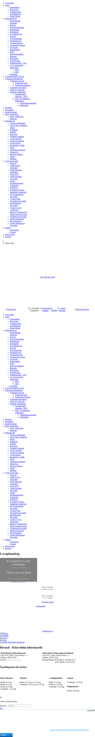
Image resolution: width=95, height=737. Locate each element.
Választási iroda (21, 83)
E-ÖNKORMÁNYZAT (14, 76)
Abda (7, 5)
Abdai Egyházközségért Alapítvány (16, 183)
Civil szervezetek (11, 161)
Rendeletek (14, 32)
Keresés (8, 237)
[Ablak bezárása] (62, 311)
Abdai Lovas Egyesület (15, 166)
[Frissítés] (54, 310)
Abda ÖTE (14, 174)
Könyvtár (13, 134)
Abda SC (13, 163)
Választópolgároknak (28, 103)
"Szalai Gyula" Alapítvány (16, 209)
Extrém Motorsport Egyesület (17, 224)
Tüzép (12, 157)
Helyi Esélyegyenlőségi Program (17, 54)
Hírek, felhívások (11, 114)
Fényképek (14, 230)
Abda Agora (10, 234)
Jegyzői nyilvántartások (16, 37)
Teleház (13, 132)
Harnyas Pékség (16, 154)
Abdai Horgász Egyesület (16, 171)
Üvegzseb (14, 47)
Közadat (8, 108)
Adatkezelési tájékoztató (17, 697)
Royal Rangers (16, 221)
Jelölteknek (24, 105)
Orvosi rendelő (16, 139)
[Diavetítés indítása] (45, 311)
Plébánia (13, 159)
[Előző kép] (11, 309)
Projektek (13, 74)
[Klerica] (4, 633)
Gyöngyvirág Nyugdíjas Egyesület (18, 200)
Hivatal (13, 25)
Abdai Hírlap (15, 16)
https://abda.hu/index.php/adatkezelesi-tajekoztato (69, 730)
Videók (13, 232)
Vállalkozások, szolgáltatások (16, 13)
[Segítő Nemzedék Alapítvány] (12, 642)
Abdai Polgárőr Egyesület (16, 178)
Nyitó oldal (9, 3)
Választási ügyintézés (18, 88)
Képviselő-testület (17, 27)
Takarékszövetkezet (17, 150)
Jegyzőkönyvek (16, 34)
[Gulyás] (4, 638)
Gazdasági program (17, 45)
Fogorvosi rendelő (17, 141)
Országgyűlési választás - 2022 (21, 95)
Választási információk (14, 79)
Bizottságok (14, 30)
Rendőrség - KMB (17, 145)
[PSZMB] (4, 635)
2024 (17, 70)
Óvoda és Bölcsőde (17, 123)
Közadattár (9, 110)
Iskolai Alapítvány (17, 219)
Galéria (8, 228)
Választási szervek (17, 81)
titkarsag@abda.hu (14, 660)
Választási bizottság (22, 85)
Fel (1, 708)
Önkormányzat (11, 19)
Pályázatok (14, 59)
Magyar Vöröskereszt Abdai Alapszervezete (18, 213)
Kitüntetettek (15, 50)
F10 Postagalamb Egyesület (16, 195)
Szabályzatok (15, 61)
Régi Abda (14, 10)
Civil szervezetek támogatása (16, 66)
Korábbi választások (18, 92)
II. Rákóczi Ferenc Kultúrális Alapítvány (18, 191)
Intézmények (10, 121)
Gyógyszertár (15, 143)
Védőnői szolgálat (17, 137)
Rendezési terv (15, 41)
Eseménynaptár (11, 112)
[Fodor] (3, 640)
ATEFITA (14, 188)
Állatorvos (14, 152)
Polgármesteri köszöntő (15, 22)
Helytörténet (15, 7)
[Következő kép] (82, 309)
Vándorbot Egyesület (18, 217)
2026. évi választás (17, 90)
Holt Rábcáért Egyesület (15, 204)
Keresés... (4, 706)
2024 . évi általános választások (22, 100)
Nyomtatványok (16, 43)
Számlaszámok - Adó (18, 63)
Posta (12, 148)
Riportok (13, 119)
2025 (17, 72)
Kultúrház (14, 130)
